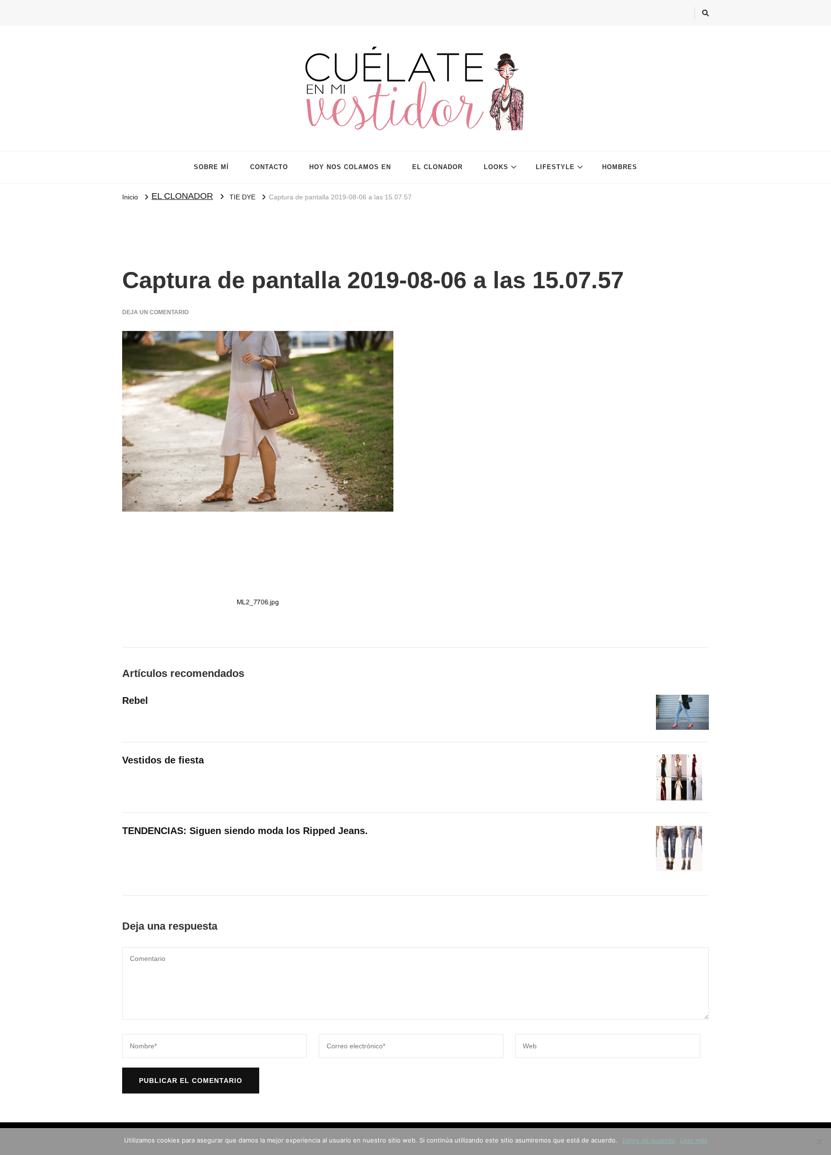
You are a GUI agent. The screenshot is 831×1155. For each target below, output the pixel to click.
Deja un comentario (155, 312)
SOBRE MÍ (211, 167)
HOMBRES (619, 167)
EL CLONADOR (437, 167)
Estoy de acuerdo (648, 1140)
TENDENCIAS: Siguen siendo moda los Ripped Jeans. (245, 830)
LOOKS (496, 167)
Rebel (135, 700)
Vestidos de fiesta (163, 760)
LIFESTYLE (555, 167)
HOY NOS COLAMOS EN (350, 167)
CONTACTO (269, 167)
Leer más (693, 1140)
